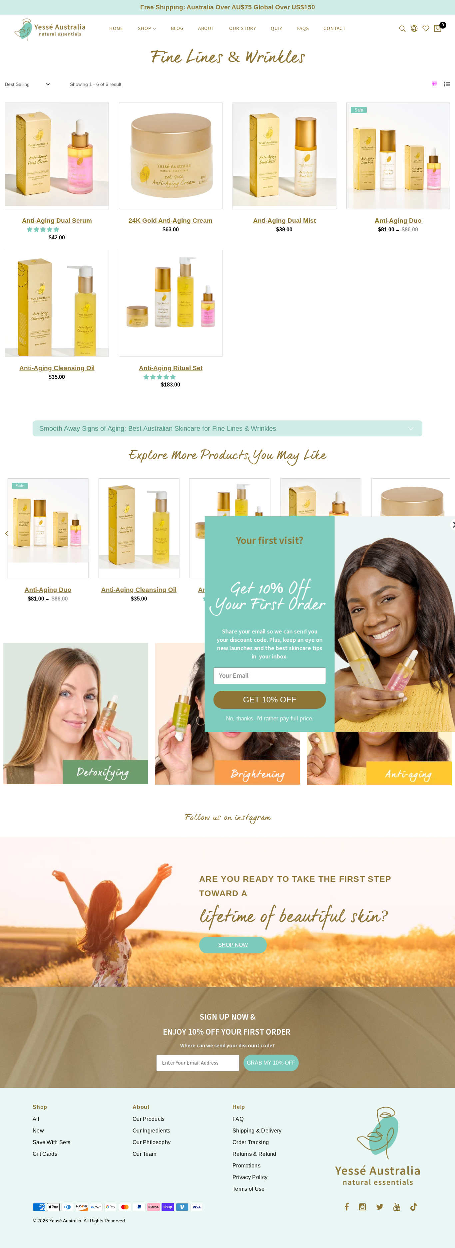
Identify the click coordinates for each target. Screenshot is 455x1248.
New (38, 1130)
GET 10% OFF (253, 699)
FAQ (237, 1119)
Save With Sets (51, 1142)
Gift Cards (45, 1154)
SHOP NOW (233, 945)
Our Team (144, 1154)
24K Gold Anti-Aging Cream (171, 220)
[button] (43, 229)
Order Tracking (250, 1142)
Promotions (246, 1165)
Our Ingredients (152, 1130)
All (36, 1119)
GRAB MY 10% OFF (271, 1063)
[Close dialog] (440, 525)
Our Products (149, 1119)
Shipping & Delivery (257, 1130)
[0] (438, 29)
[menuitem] (116, 28)
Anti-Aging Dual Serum (57, 220)
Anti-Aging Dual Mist (284, 220)
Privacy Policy (249, 1177)
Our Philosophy (152, 1142)
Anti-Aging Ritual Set (171, 368)
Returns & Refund (254, 1154)
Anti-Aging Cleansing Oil (57, 368)
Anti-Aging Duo (398, 220)
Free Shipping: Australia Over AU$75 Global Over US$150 (227, 7)
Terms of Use (248, 1189)
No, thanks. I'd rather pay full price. (253, 718)
